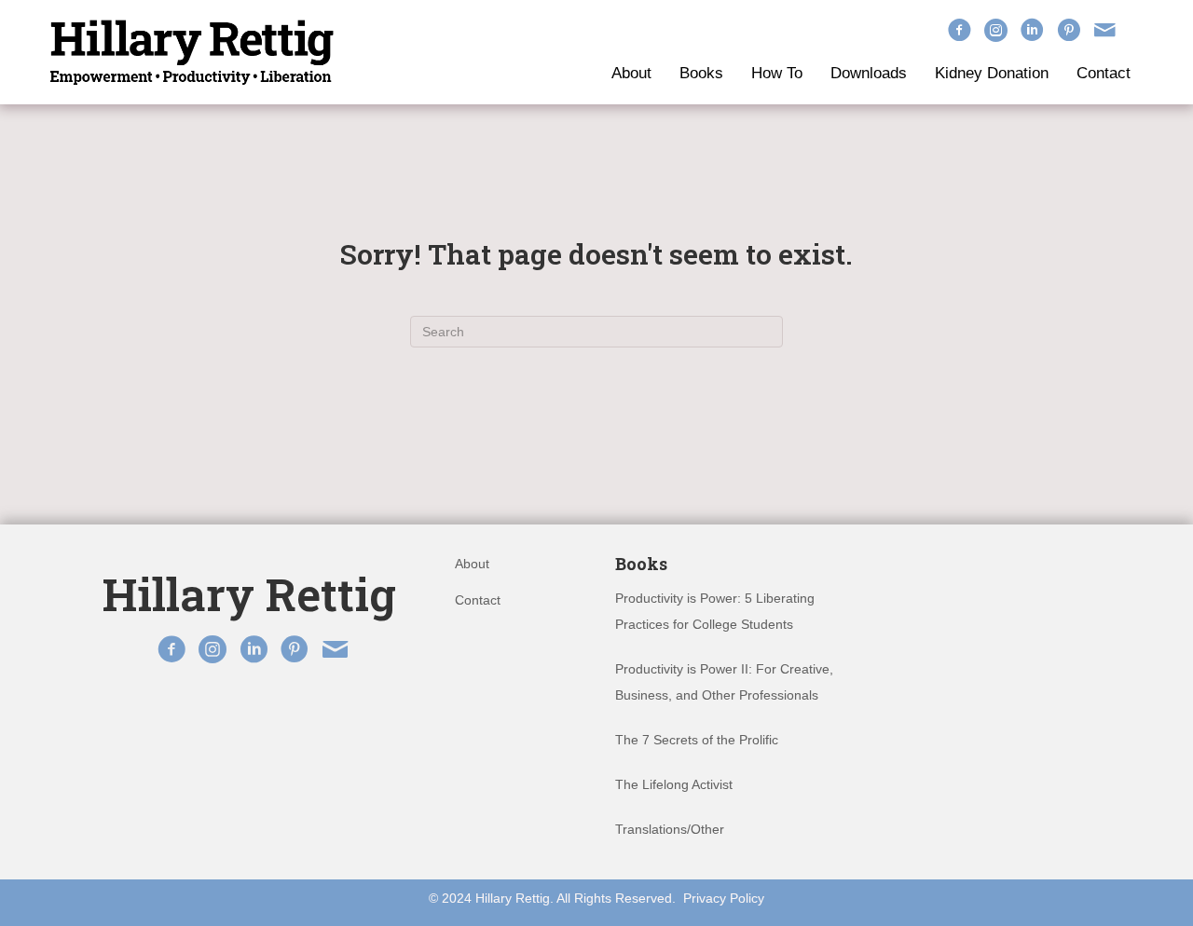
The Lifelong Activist (674, 784)
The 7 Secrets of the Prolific (696, 739)
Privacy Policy (723, 898)
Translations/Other (669, 829)
